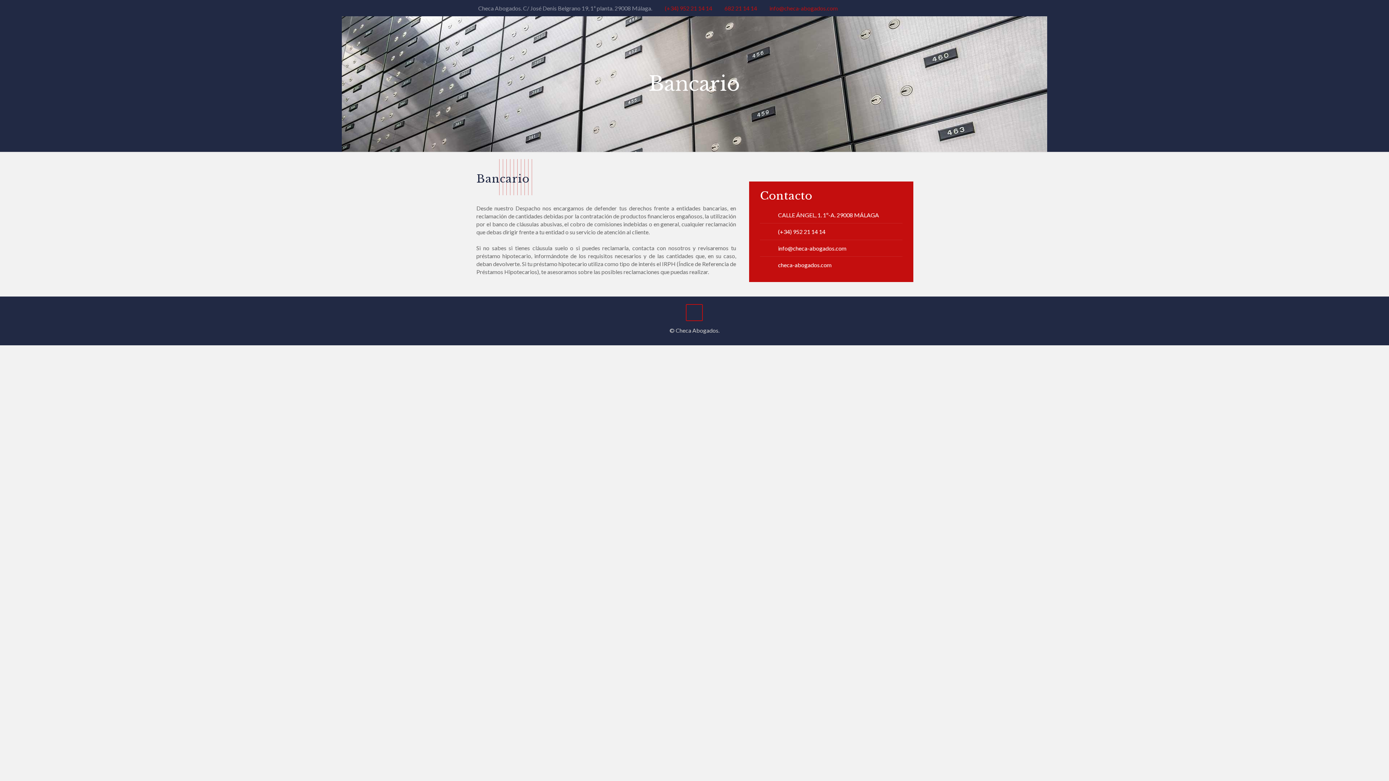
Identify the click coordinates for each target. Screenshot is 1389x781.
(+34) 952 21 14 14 (688, 8)
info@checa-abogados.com (803, 8)
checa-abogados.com (805, 264)
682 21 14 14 (741, 8)
